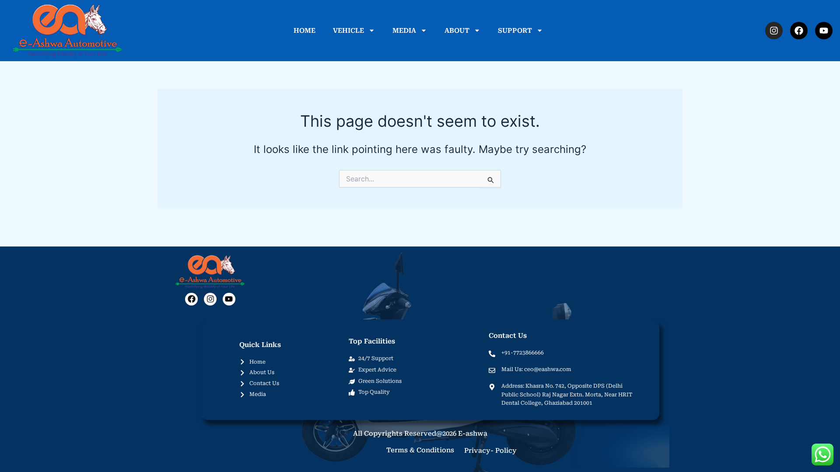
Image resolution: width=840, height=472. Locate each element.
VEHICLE (348, 31)
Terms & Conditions (420, 450)
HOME (304, 31)
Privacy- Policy (490, 451)
